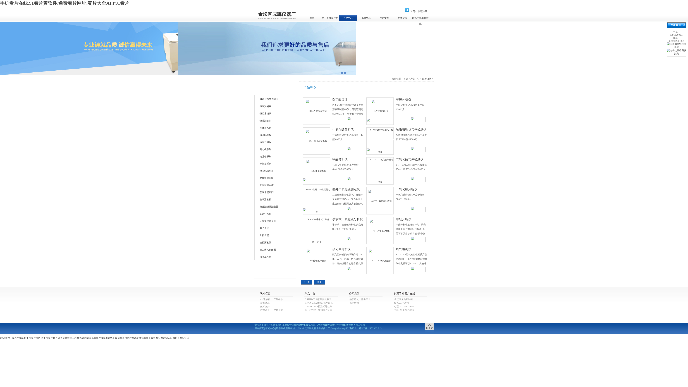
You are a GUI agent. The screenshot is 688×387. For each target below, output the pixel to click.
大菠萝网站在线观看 (128, 338)
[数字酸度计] (316, 110)
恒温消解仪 (265, 120)
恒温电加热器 (267, 170)
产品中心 (348, 18)
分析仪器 (264, 235)
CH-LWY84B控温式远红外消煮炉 (322, 306)
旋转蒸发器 (265, 242)
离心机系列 (265, 149)
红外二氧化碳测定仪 (346, 189)
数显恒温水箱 (267, 178)
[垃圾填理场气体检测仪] (380, 140)
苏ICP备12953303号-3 (370, 328)
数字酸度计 (340, 99)
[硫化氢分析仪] (316, 260)
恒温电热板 (265, 135)
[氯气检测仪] (380, 260)
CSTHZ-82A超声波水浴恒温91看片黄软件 (326, 299)
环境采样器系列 (268, 221)
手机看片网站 (33, 338)
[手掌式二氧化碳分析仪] (316, 230)
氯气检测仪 (403, 249)
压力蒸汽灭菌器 (268, 249)
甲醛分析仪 (403, 99)
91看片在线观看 (17, 338)
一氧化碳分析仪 (343, 129)
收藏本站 (422, 11)
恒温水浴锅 (265, 113)
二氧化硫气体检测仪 (409, 159)
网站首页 (259, 328)
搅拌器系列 (265, 127)
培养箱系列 (265, 156)
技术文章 (384, 18)
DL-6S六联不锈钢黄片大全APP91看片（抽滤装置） (331, 310)
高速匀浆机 (265, 213)
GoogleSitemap (338, 328)
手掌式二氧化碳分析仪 (347, 219)
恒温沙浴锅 (265, 142)
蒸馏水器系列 (267, 192)
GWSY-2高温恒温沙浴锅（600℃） (322, 303)
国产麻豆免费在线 (62, 338)
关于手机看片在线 (330, 19)
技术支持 (265, 306)
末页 (319, 282)
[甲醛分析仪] (380, 110)
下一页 (306, 282)
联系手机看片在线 (420, 19)
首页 (412, 11)
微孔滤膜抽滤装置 (269, 206)
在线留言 (402, 18)
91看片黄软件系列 (269, 99)
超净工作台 (265, 256)
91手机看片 (47, 338)
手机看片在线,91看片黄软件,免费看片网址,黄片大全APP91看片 (64, 3)
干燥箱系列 (265, 163)
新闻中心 (366, 18)
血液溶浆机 (265, 199)
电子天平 (264, 228)
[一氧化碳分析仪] (316, 140)
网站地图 (4, 338)
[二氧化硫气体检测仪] (380, 170)
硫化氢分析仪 (341, 249)
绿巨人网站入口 (181, 338)
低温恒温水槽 (267, 185)
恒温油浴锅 (265, 106)
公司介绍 (265, 299)
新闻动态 (265, 303)
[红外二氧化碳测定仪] (316, 200)
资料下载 (278, 310)
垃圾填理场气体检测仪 (411, 129)
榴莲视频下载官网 (148, 338)
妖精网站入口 (165, 338)
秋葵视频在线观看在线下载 (103, 338)
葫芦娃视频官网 (80, 338)
